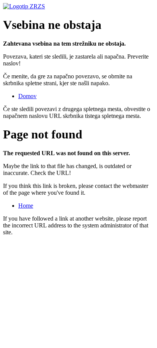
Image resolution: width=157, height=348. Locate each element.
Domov (27, 96)
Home (25, 205)
